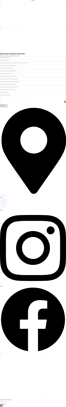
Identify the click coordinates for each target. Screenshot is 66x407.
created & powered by (3, 404)
